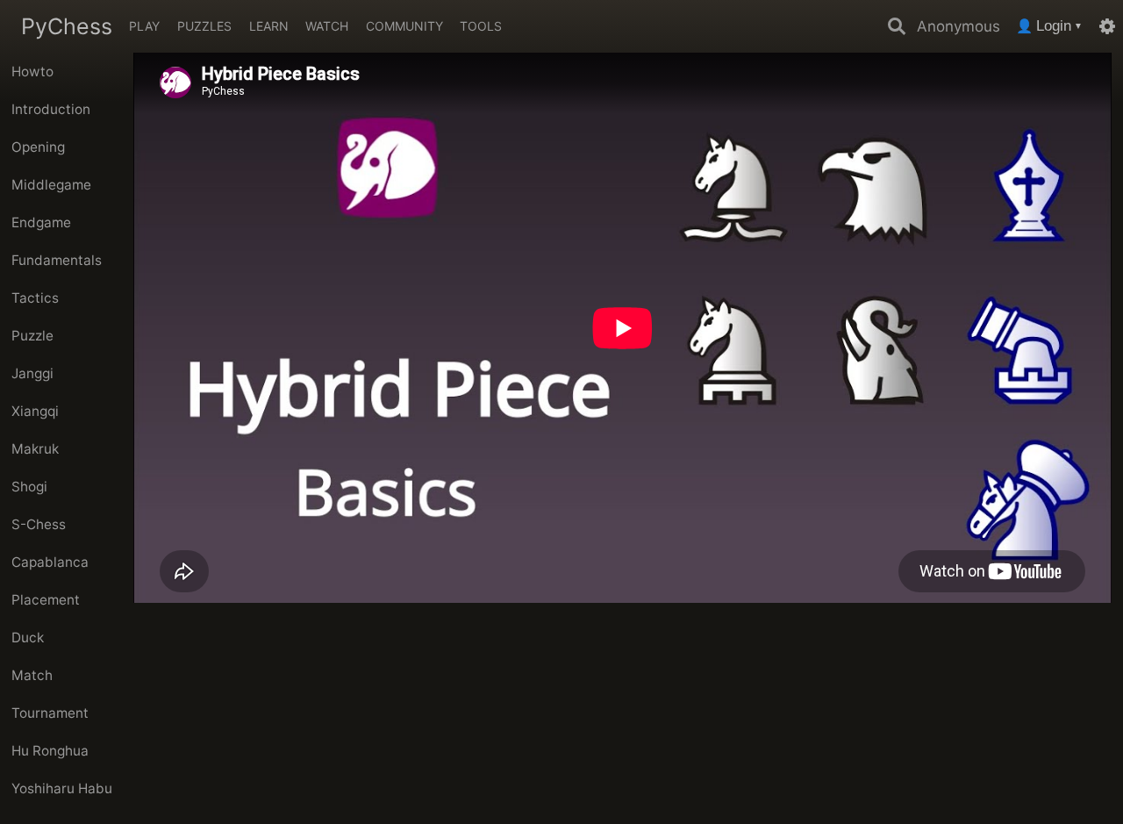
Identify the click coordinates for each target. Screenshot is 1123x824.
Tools (481, 25)
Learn (269, 25)
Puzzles (204, 25)
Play (144, 25)
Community (404, 25)
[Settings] (1107, 26)
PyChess (66, 26)
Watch (326, 25)
